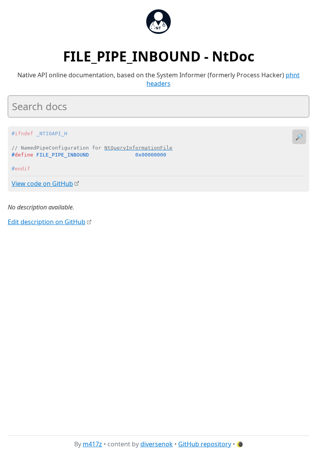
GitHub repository (204, 444)
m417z (92, 444)
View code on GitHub (42, 183)
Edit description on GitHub (46, 222)
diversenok (156, 444)
